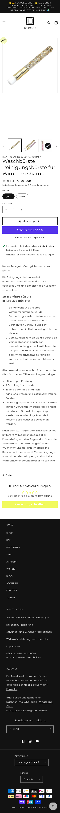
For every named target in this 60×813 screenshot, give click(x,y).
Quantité (7, 203)
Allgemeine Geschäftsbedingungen (27, 617)
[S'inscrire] (49, 729)
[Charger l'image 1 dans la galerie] (14, 145)
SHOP (9, 533)
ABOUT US (12, 583)
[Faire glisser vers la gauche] (3, 146)
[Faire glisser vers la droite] (56, 146)
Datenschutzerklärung (19, 624)
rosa (22, 196)
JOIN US (10, 597)
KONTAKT (11, 590)
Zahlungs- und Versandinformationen (29, 631)
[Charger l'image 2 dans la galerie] (30, 145)
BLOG (9, 576)
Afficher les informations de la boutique (30, 254)
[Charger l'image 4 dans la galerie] (45, 145)
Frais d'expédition (10, 185)
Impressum (13, 646)
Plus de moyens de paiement (30, 237)
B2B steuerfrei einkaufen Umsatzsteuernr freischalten (23, 655)
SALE (9, 554)
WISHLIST (11, 568)
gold (8, 196)
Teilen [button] (9, 475)
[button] (4, 22)
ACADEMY (12, 561)
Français (28, 779)
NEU (8, 540)
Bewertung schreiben (30, 504)
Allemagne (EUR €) (28, 762)
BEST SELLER (13, 547)
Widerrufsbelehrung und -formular (27, 639)
